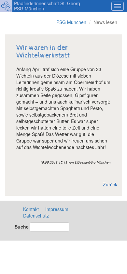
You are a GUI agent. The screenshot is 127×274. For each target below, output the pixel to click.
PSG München (71, 22)
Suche (22, 226)
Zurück (110, 184)
